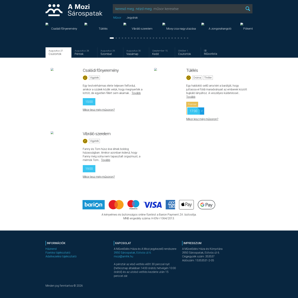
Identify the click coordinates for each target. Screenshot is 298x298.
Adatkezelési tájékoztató (61, 256)
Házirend (51, 248)
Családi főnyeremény (101, 70)
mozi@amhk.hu (123, 256)
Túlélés (192, 70)
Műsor (117, 17)
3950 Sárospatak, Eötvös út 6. (133, 252)
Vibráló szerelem (97, 133)
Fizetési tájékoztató (58, 252)
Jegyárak (132, 17)
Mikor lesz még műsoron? (99, 109)
